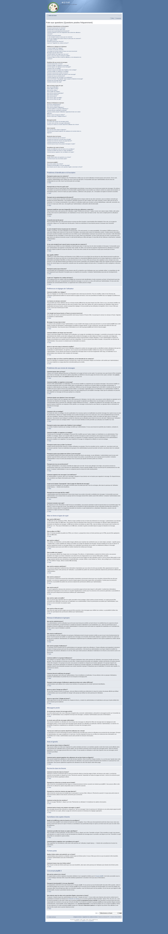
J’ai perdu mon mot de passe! (54, 35)
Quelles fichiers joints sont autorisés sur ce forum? (59, 157)
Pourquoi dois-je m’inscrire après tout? (56, 29)
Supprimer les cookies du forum (90, 916)
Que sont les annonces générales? (55, 93)
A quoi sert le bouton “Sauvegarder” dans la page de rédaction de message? (65, 78)
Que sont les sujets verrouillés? (54, 97)
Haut (50, 182)
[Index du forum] (53, 7)
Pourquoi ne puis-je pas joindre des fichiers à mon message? (61, 74)
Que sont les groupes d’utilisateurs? (55, 107)
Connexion (118, 18)
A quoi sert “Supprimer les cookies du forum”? (58, 43)
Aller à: (97, 913)
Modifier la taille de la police (119, 15)
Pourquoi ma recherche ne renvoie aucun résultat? (59, 139)
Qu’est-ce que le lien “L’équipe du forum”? (57, 116)
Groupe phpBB (99, 876)
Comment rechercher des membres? (56, 142)
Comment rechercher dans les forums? (56, 137)
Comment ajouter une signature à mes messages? (59, 66)
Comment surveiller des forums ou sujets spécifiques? (60, 150)
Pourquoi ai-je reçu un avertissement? (56, 76)
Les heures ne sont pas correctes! (55, 49)
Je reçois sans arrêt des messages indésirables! (58, 123)
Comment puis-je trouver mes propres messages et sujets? (61, 143)
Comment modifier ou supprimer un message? (58, 65)
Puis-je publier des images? (53, 91)
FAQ (113, 18)
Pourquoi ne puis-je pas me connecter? (56, 28)
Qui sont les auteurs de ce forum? (55, 163)
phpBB (77, 919)
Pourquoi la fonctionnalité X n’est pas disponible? (58, 165)
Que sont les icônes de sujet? (54, 99)
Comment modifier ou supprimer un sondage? (58, 71)
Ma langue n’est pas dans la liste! (55, 52)
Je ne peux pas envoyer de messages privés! (58, 121)
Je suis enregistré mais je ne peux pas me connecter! (59, 37)
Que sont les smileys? (52, 90)
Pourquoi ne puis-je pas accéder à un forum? (57, 72)
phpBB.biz (91, 920)
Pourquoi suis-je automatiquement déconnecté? (58, 31)
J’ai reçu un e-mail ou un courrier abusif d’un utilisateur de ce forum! (63, 124)
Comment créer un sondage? (54, 68)
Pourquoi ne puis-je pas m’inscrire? (55, 41)
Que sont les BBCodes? (52, 87)
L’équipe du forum (77, 916)
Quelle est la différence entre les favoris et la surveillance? (60, 149)
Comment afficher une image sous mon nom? (57, 54)
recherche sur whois (73, 899)
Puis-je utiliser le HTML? (52, 88)
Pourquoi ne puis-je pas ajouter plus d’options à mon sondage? (62, 69)
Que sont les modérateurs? (53, 105)
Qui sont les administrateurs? (54, 104)
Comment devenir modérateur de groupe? (57, 110)
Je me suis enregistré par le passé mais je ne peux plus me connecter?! (64, 38)
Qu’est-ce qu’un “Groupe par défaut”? (56, 114)
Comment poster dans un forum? (55, 63)
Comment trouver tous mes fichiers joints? (57, 158)
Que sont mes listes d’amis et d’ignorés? (56, 129)
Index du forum (53, 15)
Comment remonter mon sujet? (54, 81)
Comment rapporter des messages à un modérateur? (59, 77)
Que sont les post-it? (52, 96)
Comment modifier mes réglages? (55, 48)
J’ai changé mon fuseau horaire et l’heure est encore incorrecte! (62, 51)
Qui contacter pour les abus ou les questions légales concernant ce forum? (64, 166)
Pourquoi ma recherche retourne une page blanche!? (59, 140)
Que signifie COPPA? (52, 40)
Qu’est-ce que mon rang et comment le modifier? (58, 55)
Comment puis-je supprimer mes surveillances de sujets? (60, 152)
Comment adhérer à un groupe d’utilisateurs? (57, 108)
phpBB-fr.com (85, 920)
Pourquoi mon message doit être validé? (56, 80)
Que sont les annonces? (53, 94)
